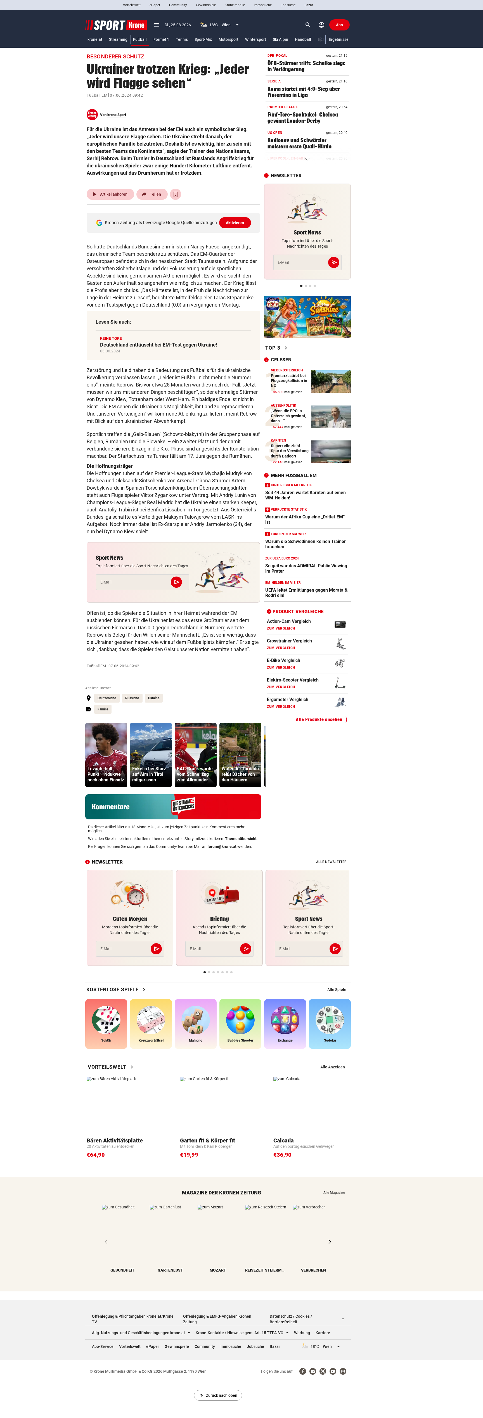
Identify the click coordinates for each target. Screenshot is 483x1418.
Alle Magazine (334, 1193)
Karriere (323, 1333)
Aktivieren (235, 222)
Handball (303, 39)
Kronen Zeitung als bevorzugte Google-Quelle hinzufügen (174, 222)
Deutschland (107, 698)
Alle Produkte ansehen (319, 719)
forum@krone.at (221, 846)
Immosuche (263, 5)
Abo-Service (102, 1346)
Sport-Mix (203, 39)
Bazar (308, 5)
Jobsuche (288, 5)
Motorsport (228, 39)
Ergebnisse (339, 39)
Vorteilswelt (132, 5)
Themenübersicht (241, 838)
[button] (321, 39)
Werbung (302, 1333)
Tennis (182, 39)
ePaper (155, 5)
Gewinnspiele (206, 5)
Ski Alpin (280, 39)
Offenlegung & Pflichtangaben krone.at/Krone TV (133, 1319)
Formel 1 (161, 39)
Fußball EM (97, 95)
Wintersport (255, 39)
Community (178, 5)
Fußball (140, 39)
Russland (132, 698)
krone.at (94, 39)
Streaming (118, 39)
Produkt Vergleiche (298, 611)
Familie (103, 709)
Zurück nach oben (218, 1395)
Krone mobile (235, 5)
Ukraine (153, 698)
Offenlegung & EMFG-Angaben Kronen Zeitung (217, 1319)
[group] (106, 755)
